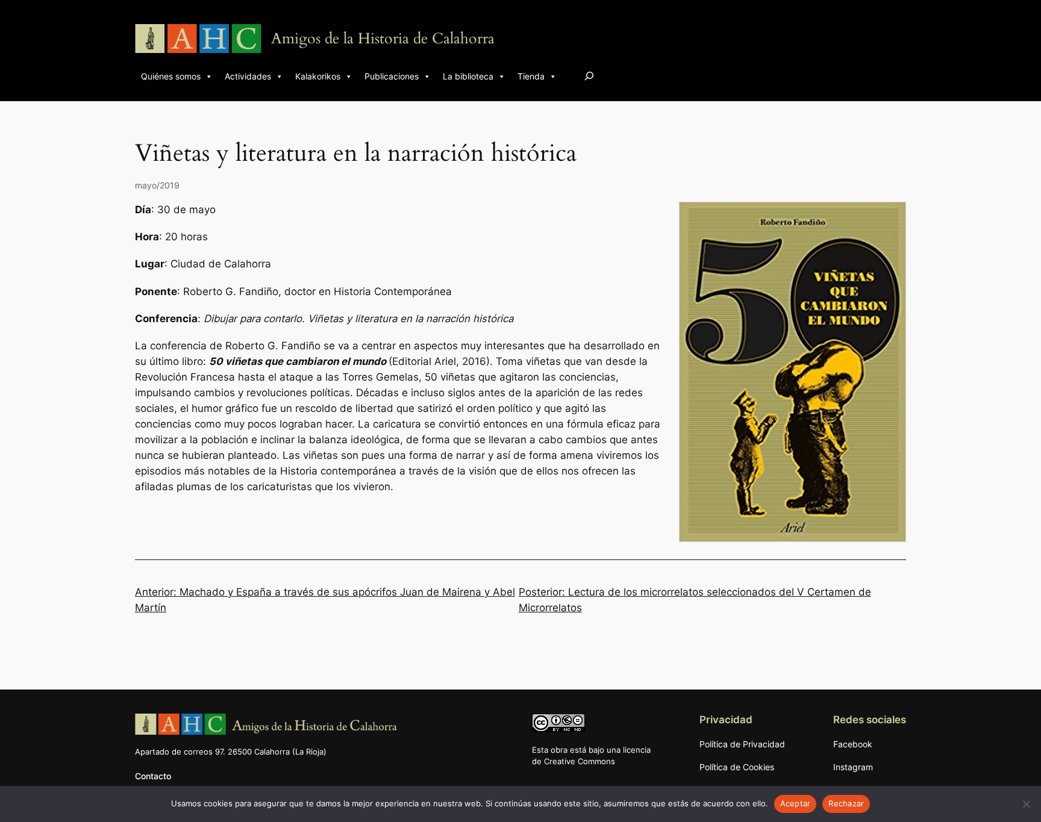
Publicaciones (391, 76)
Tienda (531, 76)
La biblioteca (468, 76)
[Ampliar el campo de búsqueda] (589, 76)
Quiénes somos (171, 76)
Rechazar (846, 803)
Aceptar (795, 803)
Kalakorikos (317, 76)
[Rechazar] (1026, 804)
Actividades (248, 76)
